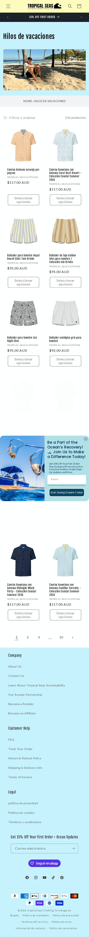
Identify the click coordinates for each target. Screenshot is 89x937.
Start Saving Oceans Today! (67, 492)
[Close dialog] (86, 439)
